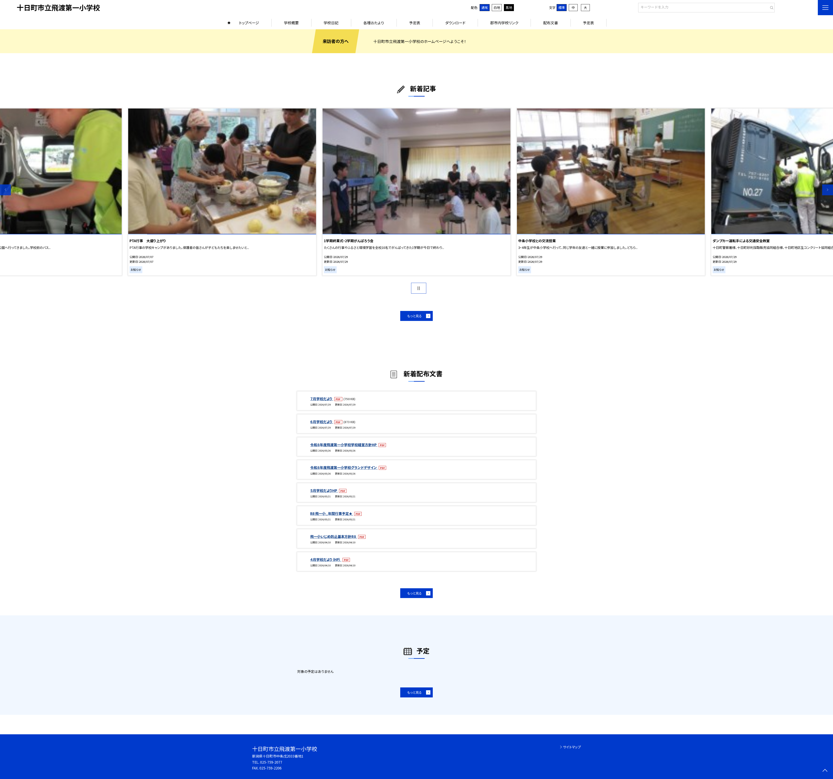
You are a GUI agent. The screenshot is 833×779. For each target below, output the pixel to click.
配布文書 (550, 22)
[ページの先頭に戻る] (825, 771)
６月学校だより (321, 421)
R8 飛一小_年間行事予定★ (331, 513)
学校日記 (331, 22)
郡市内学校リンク (504, 22)
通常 (484, 7)
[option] (416, 192)
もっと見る (414, 316)
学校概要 (291, 22)
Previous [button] (5, 189)
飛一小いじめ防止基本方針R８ (333, 536)
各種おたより (373, 22)
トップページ (249, 22)
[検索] (771, 7)
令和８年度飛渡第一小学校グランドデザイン (344, 467)
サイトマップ (572, 746)
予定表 (414, 22)
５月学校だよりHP (324, 490)
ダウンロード (455, 22)
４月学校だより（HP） (325, 559)
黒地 (509, 7)
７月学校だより (321, 398)
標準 (561, 7)
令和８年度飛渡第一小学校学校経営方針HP (343, 444)
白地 (497, 7)
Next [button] (827, 189)
